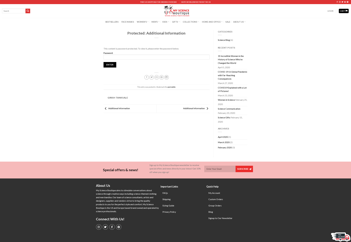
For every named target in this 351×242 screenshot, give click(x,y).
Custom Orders (215, 199)
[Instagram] (98, 227)
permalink (172, 87)
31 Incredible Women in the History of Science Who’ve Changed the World (231, 59)
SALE (227, 22)
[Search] (28, 11)
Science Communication (229, 108)
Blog (210, 212)
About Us (238, 22)
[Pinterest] (118, 227)
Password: (108, 53)
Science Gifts (224, 117)
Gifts (175, 22)
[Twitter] (105, 227)
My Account (214, 193)
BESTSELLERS (111, 22)
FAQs (165, 193)
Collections (190, 22)
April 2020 (223, 137)
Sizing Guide (168, 205)
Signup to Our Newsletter (220, 218)
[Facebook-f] (112, 227)
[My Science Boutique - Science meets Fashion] (175, 11)
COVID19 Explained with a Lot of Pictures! (232, 89)
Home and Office (211, 22)
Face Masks (127, 22)
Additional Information (119, 108)
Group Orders (215, 205)
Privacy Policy (169, 212)
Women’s (142, 22)
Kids (164, 22)
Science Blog (224, 40)
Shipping (166, 199)
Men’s (155, 22)
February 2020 (225, 147)
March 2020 (224, 142)
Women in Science (226, 99)
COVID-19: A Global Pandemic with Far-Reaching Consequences (232, 75)
